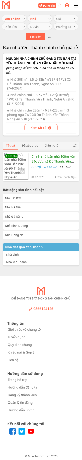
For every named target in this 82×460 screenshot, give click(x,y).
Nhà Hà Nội (13, 207)
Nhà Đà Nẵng (14, 216)
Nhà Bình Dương (16, 226)
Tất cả (10, 145)
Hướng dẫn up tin (21, 410)
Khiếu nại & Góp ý (21, 352)
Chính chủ (51, 145)
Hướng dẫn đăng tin (23, 387)
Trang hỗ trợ (17, 380)
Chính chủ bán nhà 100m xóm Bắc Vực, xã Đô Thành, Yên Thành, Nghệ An (53, 161)
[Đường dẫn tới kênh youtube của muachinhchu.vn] (31, 433)
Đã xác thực (30, 145)
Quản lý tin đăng (20, 402)
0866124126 (43, 308)
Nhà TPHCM (13, 198)
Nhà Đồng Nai (14, 235)
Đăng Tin (49, 5)
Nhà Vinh (12, 254)
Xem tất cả (39, 128)
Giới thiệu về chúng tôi (25, 329)
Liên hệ (13, 360)
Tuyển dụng (16, 337)
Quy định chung (20, 344)
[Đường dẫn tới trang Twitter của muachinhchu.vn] (22, 433)
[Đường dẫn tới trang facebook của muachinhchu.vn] (13, 433)
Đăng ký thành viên (22, 395)
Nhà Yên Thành (16, 262)
